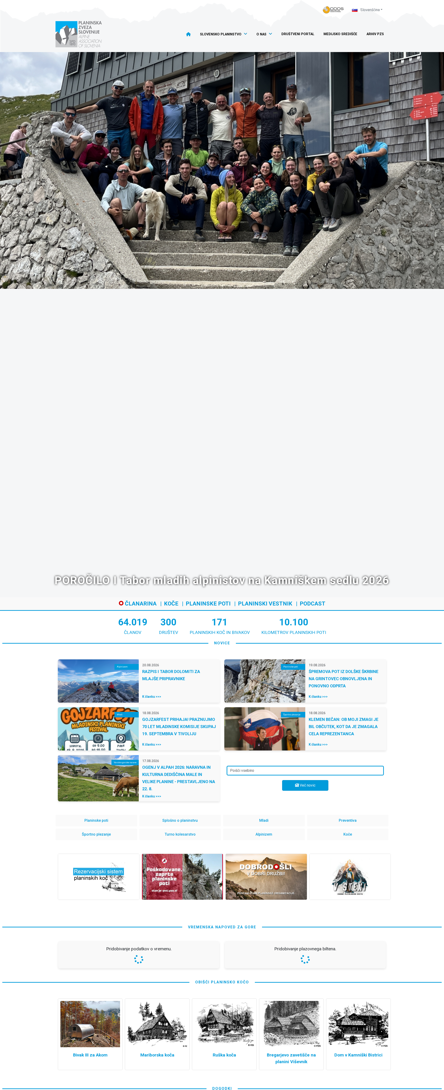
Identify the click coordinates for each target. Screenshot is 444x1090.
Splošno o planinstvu (180, 820)
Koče (171, 603)
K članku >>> (151, 696)
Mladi (263, 820)
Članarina (140, 603)
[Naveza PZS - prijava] (333, 10)
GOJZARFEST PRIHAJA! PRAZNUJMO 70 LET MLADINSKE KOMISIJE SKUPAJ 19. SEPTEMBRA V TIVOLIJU (179, 726)
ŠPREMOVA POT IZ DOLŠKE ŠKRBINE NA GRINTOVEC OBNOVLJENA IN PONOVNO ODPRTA (343, 678)
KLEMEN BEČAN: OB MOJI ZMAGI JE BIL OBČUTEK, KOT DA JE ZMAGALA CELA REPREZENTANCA (343, 726)
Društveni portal (297, 34)
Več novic (307, 785)
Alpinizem (264, 834)
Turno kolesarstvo (180, 834)
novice (222, 643)
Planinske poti (208, 603)
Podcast (312, 603)
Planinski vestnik (265, 603)
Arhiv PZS (375, 34)
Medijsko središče (340, 34)
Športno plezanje (96, 834)
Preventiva (348, 820)
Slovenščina (369, 10)
